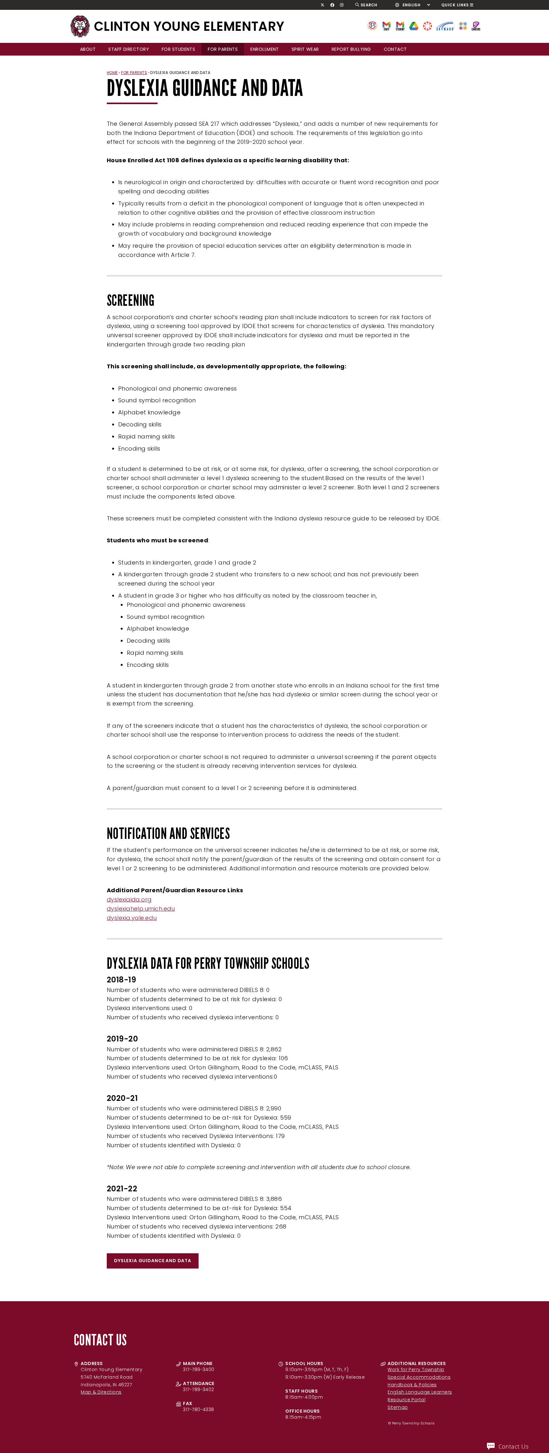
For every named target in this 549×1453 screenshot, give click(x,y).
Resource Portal (406, 1399)
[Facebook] (332, 5)
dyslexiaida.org (129, 899)
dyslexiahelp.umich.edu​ (141, 909)
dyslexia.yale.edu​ (132, 918)
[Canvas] (427, 26)
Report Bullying (351, 49)
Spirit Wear (305, 49)
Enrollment (264, 49)
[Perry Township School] (80, 26)
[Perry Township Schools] (372, 26)
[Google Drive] (413, 26)
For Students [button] (178, 49)
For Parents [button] (223, 49)
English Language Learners (420, 1392)
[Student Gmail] (400, 26)
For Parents (134, 72)
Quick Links (455, 5)
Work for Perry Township (416, 1369)
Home (112, 72)
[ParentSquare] (462, 26)
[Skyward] (445, 26)
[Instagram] (342, 5)
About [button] (88, 49)
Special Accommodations (419, 1377)
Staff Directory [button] (128, 49)
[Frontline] (475, 26)
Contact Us (513, 1446)
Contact (395, 49)
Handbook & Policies (412, 1385)
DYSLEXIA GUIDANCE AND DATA (152, 1260)
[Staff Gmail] (386, 26)
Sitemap (398, 1407)
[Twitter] (322, 5)
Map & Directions (101, 1392)
